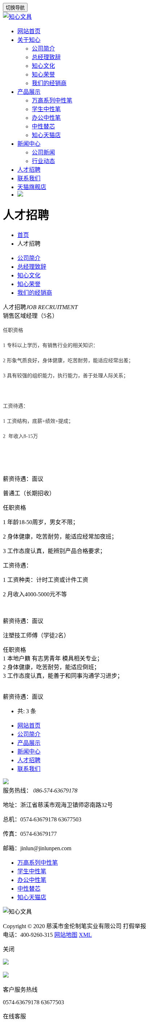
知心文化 (43, 66)
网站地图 (65, 935)
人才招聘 (29, 170)
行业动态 (43, 161)
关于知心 (29, 40)
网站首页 (29, 31)
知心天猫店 (46, 135)
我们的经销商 (49, 83)
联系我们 (29, 178)
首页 (23, 235)
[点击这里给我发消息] (6, 963)
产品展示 (29, 92)
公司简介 (43, 48)
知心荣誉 (43, 74)
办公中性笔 (46, 118)
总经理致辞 (46, 57)
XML (85, 935)
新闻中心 (29, 144)
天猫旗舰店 (31, 187)
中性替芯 (43, 126)
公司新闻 (43, 152)
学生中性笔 (46, 109)
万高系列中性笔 (52, 100)
